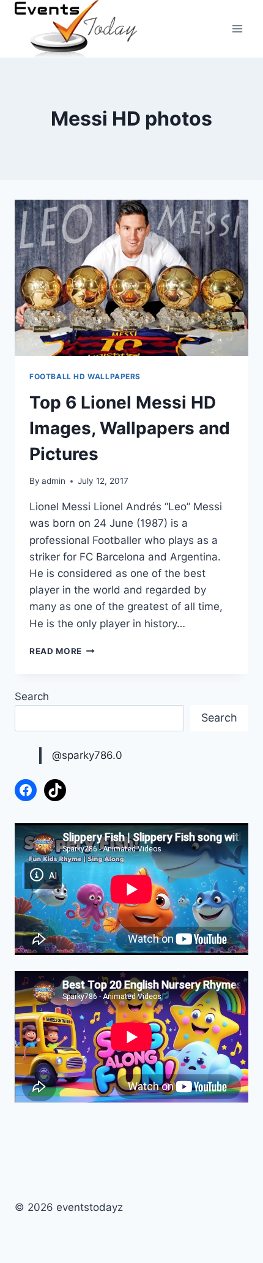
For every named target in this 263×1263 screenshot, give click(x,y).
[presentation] (131, 278)
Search (32, 696)
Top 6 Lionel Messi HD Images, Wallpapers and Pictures (129, 428)
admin (53, 481)
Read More (62, 651)
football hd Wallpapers (85, 376)
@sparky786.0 (87, 755)
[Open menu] (237, 29)
